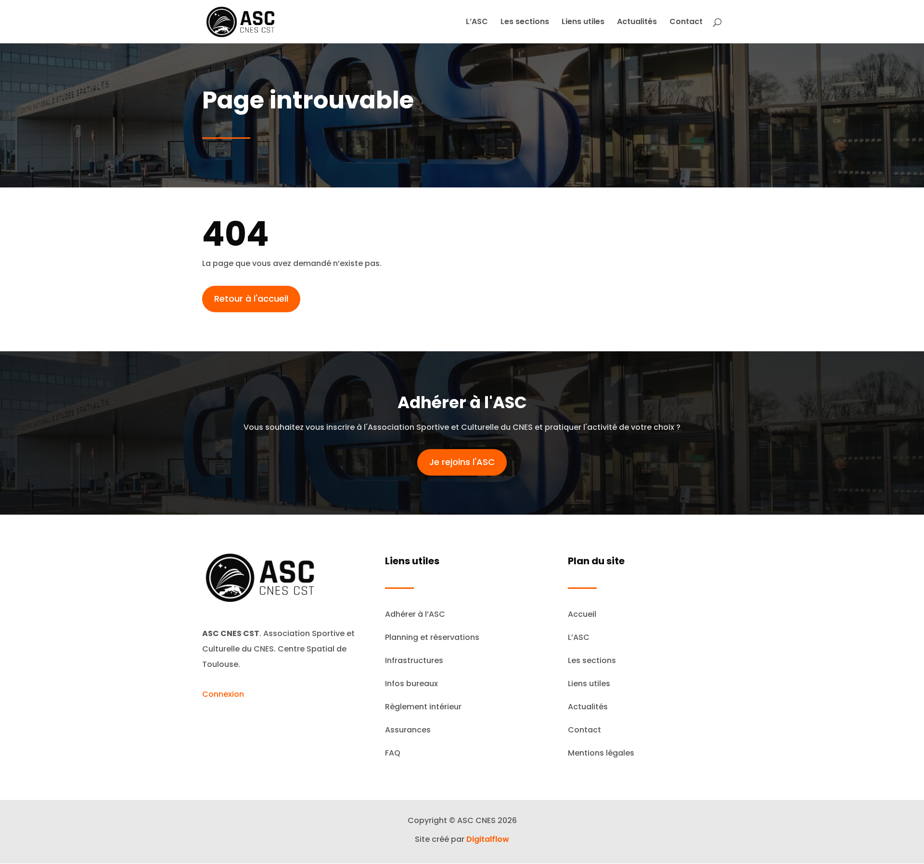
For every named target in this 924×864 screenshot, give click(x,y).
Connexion (223, 694)
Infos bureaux (411, 683)
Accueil (582, 614)
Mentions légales (601, 752)
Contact (686, 22)
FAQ (392, 752)
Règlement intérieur (423, 706)
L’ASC (477, 22)
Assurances (408, 729)
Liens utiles (583, 22)
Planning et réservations (432, 637)
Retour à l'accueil (251, 298)
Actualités (637, 22)
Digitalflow (487, 839)
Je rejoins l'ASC (462, 462)
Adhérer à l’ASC (415, 614)
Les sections (524, 22)
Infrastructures (414, 660)
